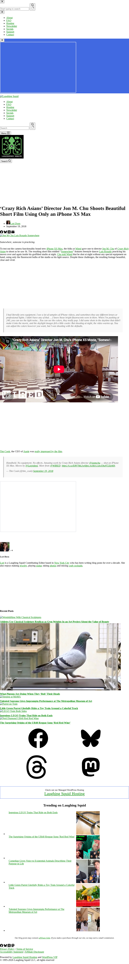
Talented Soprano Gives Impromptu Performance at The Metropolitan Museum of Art (46, 701)
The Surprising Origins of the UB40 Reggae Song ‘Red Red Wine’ (35, 722)
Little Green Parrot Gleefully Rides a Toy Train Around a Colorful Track (39, 708)
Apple (26, 451)
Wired (78, 248)
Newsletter (11, 110)
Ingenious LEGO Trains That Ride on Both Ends (26, 715)
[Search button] (32, 126)
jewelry (23, 565)
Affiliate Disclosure (34, 952)
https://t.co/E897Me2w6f (74, 465)
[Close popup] (2, 40)
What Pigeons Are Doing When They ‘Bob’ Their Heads (30, 694)
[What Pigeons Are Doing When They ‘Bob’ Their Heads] (60, 689)
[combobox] (14, 128)
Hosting (10, 107)
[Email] (12, 232)
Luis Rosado (105, 251)
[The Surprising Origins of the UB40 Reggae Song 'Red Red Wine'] (88, 858)
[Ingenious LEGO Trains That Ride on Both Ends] (13, 711)
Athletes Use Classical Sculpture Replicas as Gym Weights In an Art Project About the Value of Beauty (54, 621)
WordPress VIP (49, 957)
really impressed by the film (48, 451)
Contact (10, 118)
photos (53, 565)
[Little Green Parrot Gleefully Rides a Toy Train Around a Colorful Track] (8, 704)
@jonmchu (94, 463)
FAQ (8, 104)
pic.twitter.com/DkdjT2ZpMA (100, 465)
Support (10, 115)
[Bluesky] (6, 232)
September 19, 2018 (43, 471)
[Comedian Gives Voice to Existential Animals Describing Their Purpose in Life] (88, 882)
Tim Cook (5, 451)
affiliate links (44, 938)
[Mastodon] (90, 778)
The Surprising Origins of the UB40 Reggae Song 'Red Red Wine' (42, 836)
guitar (39, 565)
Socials (9, 113)
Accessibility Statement (11, 952)
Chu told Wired (64, 254)
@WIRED (55, 465)
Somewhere (67, 251)
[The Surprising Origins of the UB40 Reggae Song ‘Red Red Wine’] (19, 718)
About (9, 101)
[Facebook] (2, 232)
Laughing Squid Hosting (64, 793)
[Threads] (9, 232)
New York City (61, 562)
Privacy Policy (7, 949)
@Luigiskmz (31, 465)
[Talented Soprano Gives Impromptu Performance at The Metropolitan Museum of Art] (10, 696)
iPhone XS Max (55, 248)
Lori (2, 562)
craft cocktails (75, 565)
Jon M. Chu (108, 248)
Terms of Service (24, 949)
